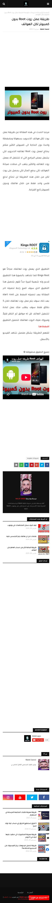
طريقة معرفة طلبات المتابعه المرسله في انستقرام (20, 814)
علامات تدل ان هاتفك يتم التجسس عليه (21, 537)
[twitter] (32, 797)
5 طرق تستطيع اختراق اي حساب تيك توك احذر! (20, 825)
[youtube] (20, 797)
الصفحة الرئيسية (43, 13)
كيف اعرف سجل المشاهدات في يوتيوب (21, 525)
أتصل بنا (30, 893)
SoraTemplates (23, 899)
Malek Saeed (44, 29)
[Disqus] (26, 605)
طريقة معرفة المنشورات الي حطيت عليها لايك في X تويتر (21, 836)
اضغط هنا (43, 326)
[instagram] (8, 797)
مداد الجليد (7, 897)
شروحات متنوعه (30, 13)
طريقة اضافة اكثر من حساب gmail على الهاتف (21, 549)
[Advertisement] (26, 61)
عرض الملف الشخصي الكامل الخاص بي (23, 765)
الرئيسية (20, 893)
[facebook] (44, 797)
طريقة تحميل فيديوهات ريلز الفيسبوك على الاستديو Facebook (20, 847)
